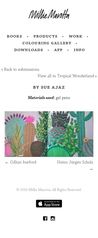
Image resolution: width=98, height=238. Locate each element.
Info (79, 50)
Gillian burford (20, 162)
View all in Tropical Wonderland (66, 76)
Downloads (28, 50)
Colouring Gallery (46, 43)
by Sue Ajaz (49, 87)
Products (45, 36)
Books (15, 36)
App (58, 50)
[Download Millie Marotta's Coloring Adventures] (49, 206)
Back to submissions (21, 69)
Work (76, 36)
